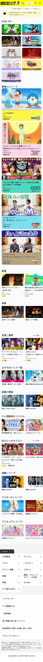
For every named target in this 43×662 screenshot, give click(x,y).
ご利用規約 (7, 613)
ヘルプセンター (9, 598)
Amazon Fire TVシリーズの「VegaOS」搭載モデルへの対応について (22, 14)
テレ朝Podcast (8, 589)
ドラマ (5, 563)
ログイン (29, 3)
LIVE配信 (6, 557)
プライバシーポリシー (11, 636)
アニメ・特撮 (7, 570)
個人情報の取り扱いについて (14, 621)
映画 (4, 576)
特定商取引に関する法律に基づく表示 (17, 628)
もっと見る (36, 335)
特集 (4, 582)
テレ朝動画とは (9, 606)
